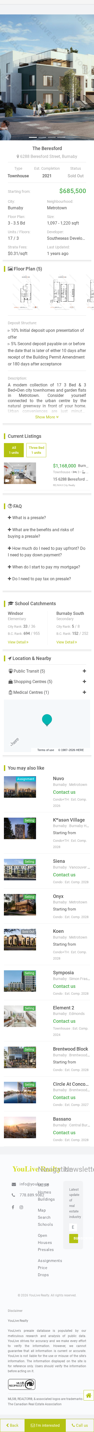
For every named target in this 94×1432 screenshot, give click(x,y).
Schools (45, 1224)
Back (14, 1425)
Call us (81, 1425)
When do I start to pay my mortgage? (45, 567)
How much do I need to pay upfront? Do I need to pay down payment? (46, 552)
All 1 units (14, 450)
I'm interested (47, 1425)
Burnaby (69, 156)
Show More (45, 417)
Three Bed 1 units (36, 450)
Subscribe (76, 1238)
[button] (89, 1395)
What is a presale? (28, 517)
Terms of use (45, 750)
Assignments (50, 1260)
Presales (46, 1249)
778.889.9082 (32, 1195)
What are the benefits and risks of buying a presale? (41, 533)
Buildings (46, 1199)
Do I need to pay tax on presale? (41, 578)
